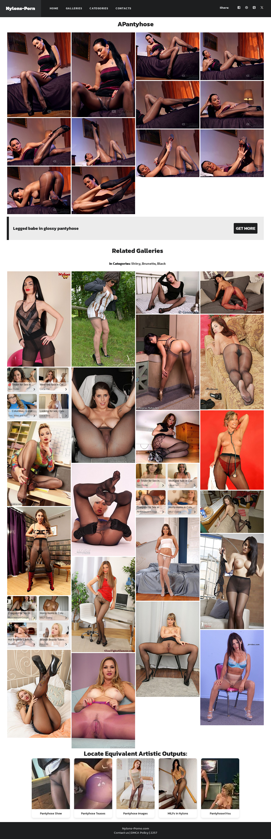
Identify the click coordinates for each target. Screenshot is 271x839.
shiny (135, 263)
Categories (99, 8)
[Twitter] (262, 8)
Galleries (74, 8)
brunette (149, 263)
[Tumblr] (254, 8)
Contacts (123, 8)
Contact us (121, 832)
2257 (154, 832)
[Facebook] (239, 8)
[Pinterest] (247, 8)
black (161, 263)
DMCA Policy (140, 832)
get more (245, 228)
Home (54, 8)
